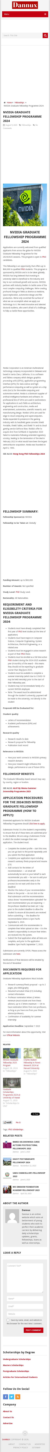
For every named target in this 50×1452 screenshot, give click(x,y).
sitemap (36, 1447)
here (18, 954)
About (11, 1444)
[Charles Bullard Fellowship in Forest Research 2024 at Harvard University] (32, 1053)
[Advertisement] (26, 26)
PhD (44, 257)
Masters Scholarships (13, 1365)
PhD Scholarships (15, 1129)
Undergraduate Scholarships (17, 1359)
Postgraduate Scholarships (16, 1371)
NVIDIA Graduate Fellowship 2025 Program (10, 1063)
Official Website (13, 1035)
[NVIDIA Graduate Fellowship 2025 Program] (12, 1053)
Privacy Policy (20, 1447)
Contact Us (8, 1417)
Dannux (6, 1439)
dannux (16, 1152)
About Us (7, 1411)
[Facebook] (5, 1396)
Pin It (18, 1122)
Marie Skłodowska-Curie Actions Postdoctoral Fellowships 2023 (26, 1145)
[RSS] (17, 1396)
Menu (6, 14)
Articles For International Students (20, 1377)
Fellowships (26, 125)
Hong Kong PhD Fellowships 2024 (29, 454)
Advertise (7, 1423)
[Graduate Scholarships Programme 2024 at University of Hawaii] (12, 1083)
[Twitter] (11, 1396)
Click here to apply (37, 824)
